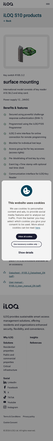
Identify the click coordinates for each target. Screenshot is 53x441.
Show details (26, 252)
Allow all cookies (25, 236)
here (37, 227)
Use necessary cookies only (25, 244)
